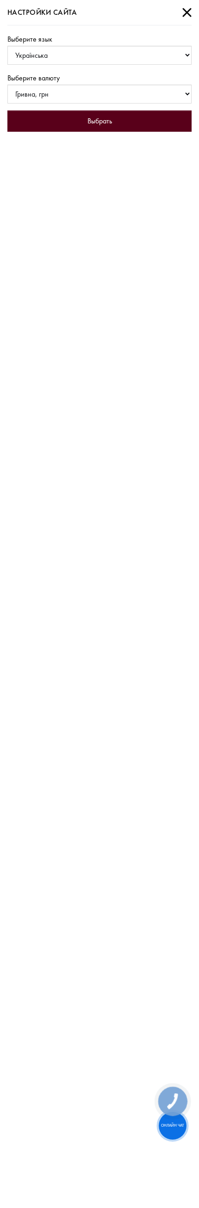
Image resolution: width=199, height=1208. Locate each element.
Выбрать (99, 121)
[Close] (187, 12)
